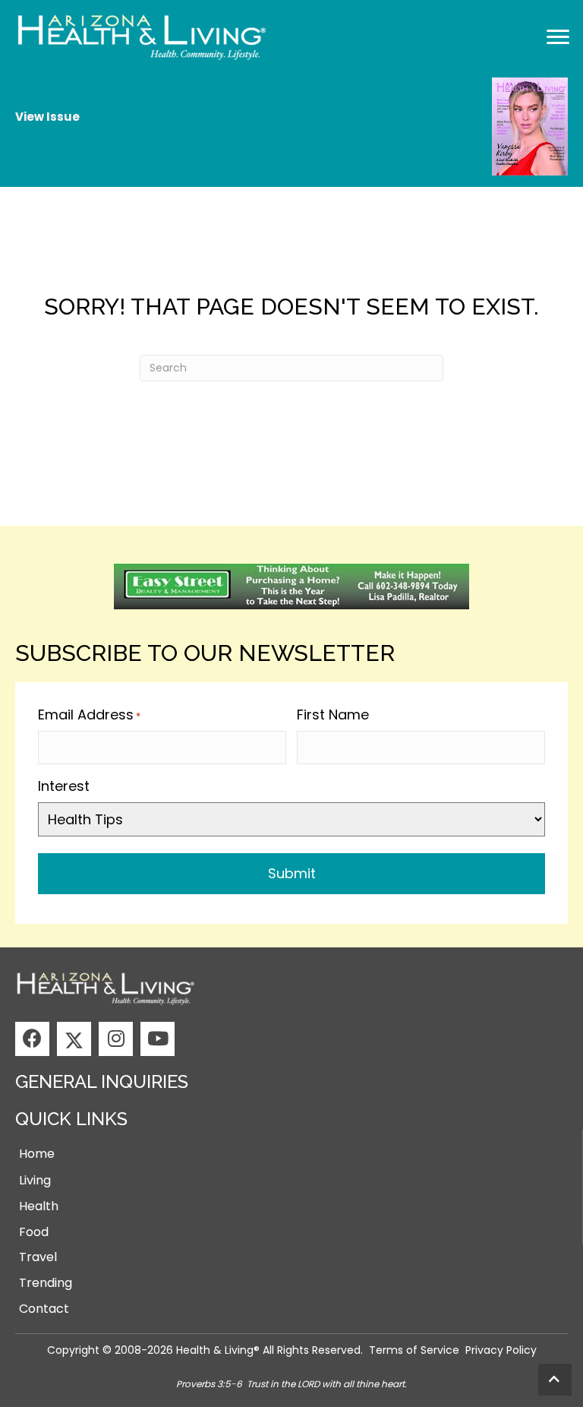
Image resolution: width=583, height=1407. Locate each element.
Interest (64, 785)
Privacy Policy (501, 1350)
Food (34, 1232)
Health (38, 1206)
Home (37, 1153)
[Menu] (557, 37)
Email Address (89, 714)
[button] (32, 1039)
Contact (44, 1308)
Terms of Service (414, 1350)
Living (35, 1180)
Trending (45, 1283)
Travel (38, 1257)
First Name (333, 714)
